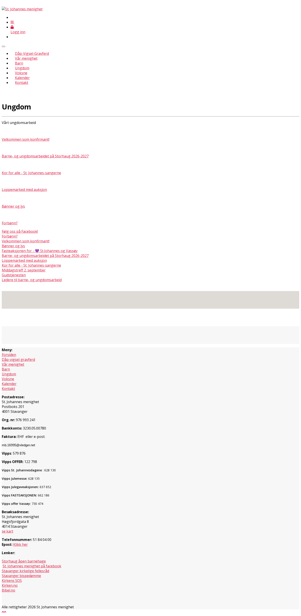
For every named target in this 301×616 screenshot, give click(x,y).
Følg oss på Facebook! (20, 231)
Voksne (21, 72)
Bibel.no (8, 590)
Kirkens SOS (12, 580)
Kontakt (21, 82)
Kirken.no (10, 585)
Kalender (22, 77)
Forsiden (9, 354)
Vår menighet (26, 58)
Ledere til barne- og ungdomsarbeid (32, 279)
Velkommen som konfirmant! (25, 139)
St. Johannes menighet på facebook (32, 566)
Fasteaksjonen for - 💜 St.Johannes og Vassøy (40, 250)
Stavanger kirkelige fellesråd (25, 570)
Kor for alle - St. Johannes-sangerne (31, 172)
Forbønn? (10, 223)
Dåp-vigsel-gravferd (18, 359)
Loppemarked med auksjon (24, 189)
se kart (7, 531)
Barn (19, 63)
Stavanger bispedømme (21, 575)
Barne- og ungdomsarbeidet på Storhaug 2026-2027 (45, 156)
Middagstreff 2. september (24, 270)
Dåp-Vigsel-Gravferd (32, 53)
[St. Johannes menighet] (22, 9)
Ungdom (22, 68)
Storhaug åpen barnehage (24, 561)
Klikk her (20, 544)
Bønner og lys (13, 206)
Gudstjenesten (14, 275)
